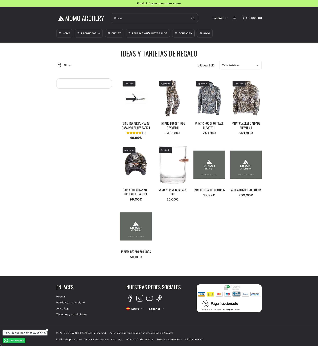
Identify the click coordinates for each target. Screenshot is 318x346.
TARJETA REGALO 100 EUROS (207, 148)
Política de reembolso (169, 339)
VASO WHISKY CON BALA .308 (169, 148)
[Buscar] (192, 18)
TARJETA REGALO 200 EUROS (244, 148)
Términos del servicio (96, 339)
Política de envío (194, 339)
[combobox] (154, 18)
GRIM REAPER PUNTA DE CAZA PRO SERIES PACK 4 (136, 83)
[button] (251, 18)
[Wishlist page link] (205, 18)
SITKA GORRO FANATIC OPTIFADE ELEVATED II (135, 148)
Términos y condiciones (71, 314)
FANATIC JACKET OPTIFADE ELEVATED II (244, 81)
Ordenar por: (206, 65)
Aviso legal (63, 308)
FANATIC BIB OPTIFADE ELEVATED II (172, 81)
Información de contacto (140, 339)
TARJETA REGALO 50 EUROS (133, 210)
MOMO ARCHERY (73, 332)
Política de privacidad (70, 302)
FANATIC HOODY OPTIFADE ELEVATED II (207, 81)
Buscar (60, 296)
